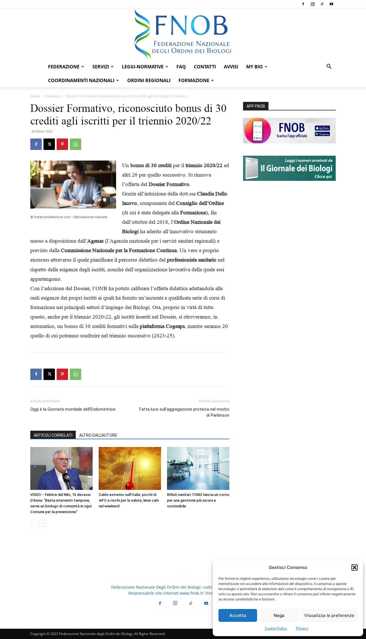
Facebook (53, 96)
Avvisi (231, 67)
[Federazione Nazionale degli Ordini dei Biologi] (183, 34)
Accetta (237, 615)
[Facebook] (303, 4)
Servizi (100, 67)
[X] (49, 144)
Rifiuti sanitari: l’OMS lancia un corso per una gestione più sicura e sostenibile (198, 500)
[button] (354, 567)
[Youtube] (331, 4)
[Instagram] (312, 4)
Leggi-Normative (143, 67)
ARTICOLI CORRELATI (53, 435)
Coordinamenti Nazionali (81, 80)
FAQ (181, 67)
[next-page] (43, 523)
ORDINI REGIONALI (148, 80)
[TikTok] (322, 4)
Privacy (302, 628)
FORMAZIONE (193, 80)
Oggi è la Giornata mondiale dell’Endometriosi (73, 409)
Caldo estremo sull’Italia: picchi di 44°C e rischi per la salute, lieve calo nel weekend (129, 500)
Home (35, 96)
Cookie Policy (276, 628)
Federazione (63, 67)
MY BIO (254, 67)
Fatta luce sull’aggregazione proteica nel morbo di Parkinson (184, 412)
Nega (279, 615)
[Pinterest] (62, 144)
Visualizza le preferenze (329, 615)
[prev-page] (33, 523)
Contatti (205, 67)
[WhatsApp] (75, 144)
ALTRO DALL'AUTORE (98, 435)
